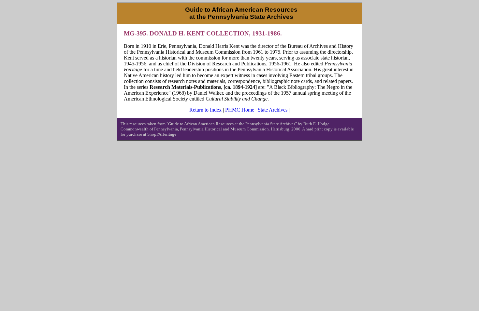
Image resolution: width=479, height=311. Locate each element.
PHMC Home (239, 110)
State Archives (272, 110)
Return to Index (205, 110)
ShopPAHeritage (161, 134)
